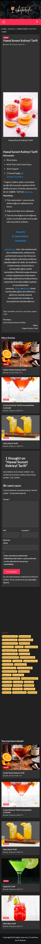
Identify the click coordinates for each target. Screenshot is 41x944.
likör (7, 661)
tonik (17, 685)
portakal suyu (30, 678)
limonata (21, 664)
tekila (7, 685)
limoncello (9, 668)
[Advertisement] (20, 69)
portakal (18, 675)
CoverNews (33, 937)
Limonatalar (20, 240)
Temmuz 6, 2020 (17, 44)
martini (24, 671)
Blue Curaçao (10, 643)
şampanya (19, 692)
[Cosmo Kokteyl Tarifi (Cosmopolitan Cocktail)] (20, 389)
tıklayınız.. (28, 191)
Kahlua (24, 650)
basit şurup (10, 640)
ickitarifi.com (10, 249)
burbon (24, 643)
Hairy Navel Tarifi (10, 443)
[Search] (37, 22)
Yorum (6, 499)
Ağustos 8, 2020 (15, 410)
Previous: (14, 321)
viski (7, 689)
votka (5, 314)
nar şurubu (27, 311)
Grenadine (11, 311)
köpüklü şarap (11, 657)
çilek (7, 692)
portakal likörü (11, 678)
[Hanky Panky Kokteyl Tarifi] (20, 354)
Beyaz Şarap (26, 640)
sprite (29, 682)
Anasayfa (20, 231)
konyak (24, 654)
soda (18, 682)
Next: (30, 326)
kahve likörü (10, 654)
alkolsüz (26, 288)
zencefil (29, 689)
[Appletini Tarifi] (20, 871)
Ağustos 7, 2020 (15, 446)
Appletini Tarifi (9, 886)
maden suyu (10, 671)
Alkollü (6, 37)
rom (7, 682)
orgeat (34, 311)
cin (19, 647)
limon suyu (25, 668)
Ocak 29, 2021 (15, 372)
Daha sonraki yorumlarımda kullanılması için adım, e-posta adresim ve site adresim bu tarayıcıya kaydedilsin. (20, 559)
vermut (29, 685)
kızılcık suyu (27, 657)
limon (8, 664)
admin (7, 44)
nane (7, 675)
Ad (5, 530)
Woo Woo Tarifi (9, 924)
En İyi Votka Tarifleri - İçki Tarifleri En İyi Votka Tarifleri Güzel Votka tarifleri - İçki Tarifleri (19, 475)
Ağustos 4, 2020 (15, 926)
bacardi (25, 636)
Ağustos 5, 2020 (15, 889)
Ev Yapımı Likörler (20, 236)
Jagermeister (10, 650)
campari (8, 647)
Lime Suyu (19, 311)
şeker (32, 692)
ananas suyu (10, 636)
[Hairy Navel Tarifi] (20, 427)
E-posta (25, 530)
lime (17, 661)
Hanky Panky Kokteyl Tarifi (14, 370)
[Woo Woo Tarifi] (20, 908)
